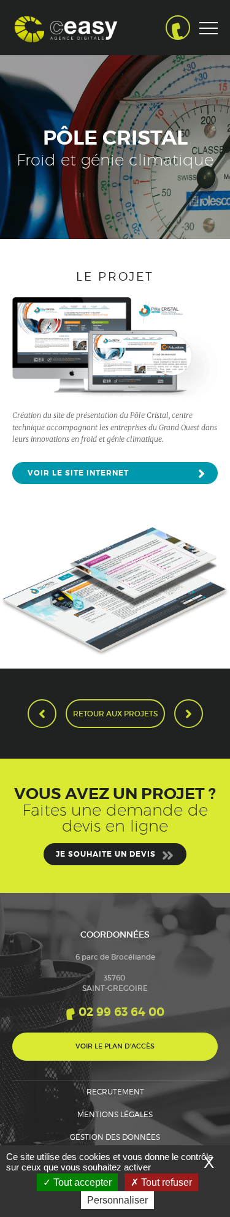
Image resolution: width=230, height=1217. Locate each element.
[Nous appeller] (178, 27)
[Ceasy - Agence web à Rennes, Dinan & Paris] (66, 27)
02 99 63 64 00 (121, 1012)
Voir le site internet (78, 473)
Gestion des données (115, 1137)
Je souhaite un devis (106, 854)
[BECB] (42, 713)
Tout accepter (81, 1182)
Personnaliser (117, 1200)
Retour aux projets (115, 713)
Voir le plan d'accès (115, 1046)
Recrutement (115, 1091)
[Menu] (208, 52)
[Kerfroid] (188, 713)
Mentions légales (115, 1114)
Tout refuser (165, 1182)
